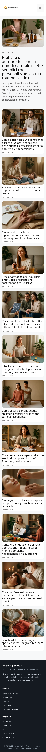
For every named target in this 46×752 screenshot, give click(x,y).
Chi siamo (6, 721)
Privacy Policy (8, 733)
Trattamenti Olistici (10, 709)
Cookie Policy (8, 737)
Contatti (5, 729)
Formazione (7, 697)
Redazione (6, 725)
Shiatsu (5, 701)
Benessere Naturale (10, 693)
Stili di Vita (6, 705)
